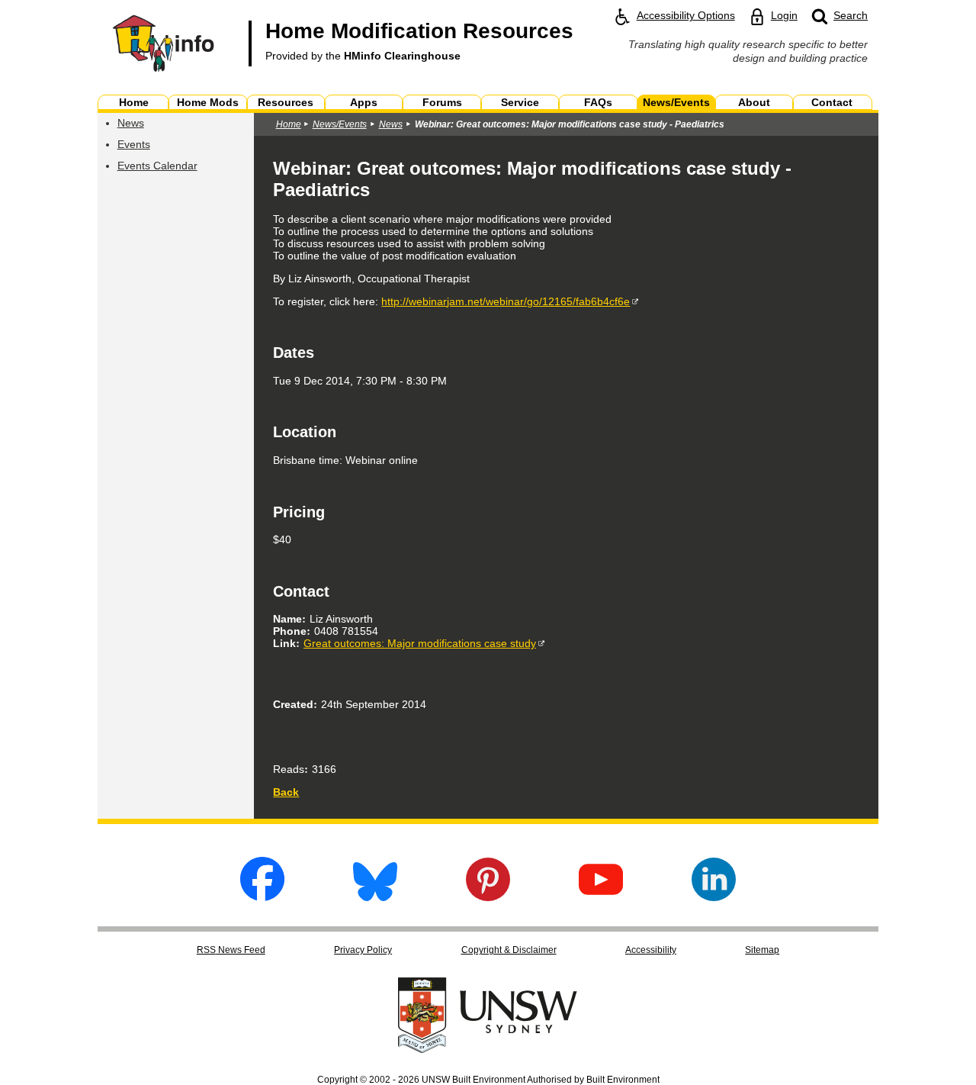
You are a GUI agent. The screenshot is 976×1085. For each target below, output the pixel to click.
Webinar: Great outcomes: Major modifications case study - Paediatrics (569, 124)
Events (133, 144)
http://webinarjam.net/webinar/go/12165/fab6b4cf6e (505, 301)
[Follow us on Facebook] (262, 896)
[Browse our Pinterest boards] (488, 896)
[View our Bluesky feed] (375, 896)
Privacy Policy (363, 950)
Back (286, 792)
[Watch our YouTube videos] (601, 896)
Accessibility (650, 950)
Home (288, 124)
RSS (231, 950)
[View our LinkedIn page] (714, 896)
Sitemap (762, 950)
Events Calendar (157, 165)
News (130, 123)
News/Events (340, 124)
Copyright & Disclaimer (509, 950)
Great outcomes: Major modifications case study (419, 643)
